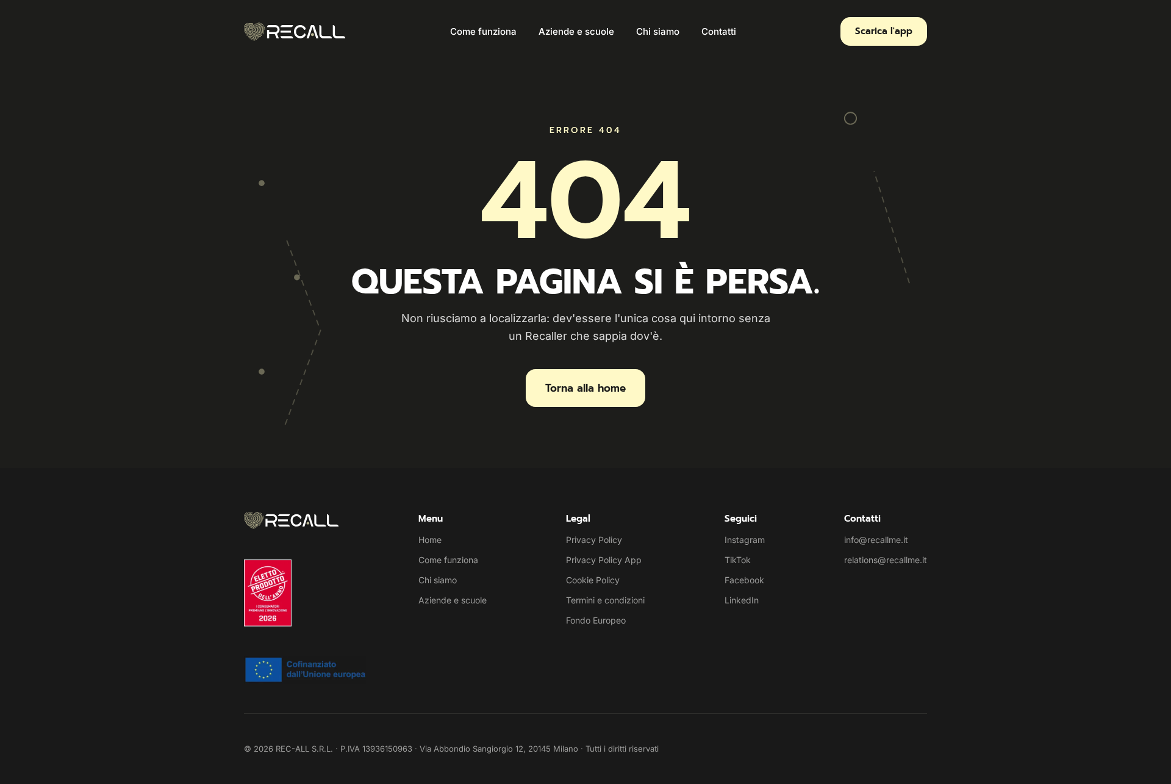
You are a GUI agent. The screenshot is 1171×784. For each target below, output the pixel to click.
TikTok (738, 560)
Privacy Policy (594, 539)
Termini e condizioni (605, 600)
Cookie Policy (593, 580)
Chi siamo (657, 31)
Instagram (745, 539)
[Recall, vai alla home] (295, 32)
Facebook (744, 580)
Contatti (718, 31)
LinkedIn (742, 600)
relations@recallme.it (885, 560)
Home (430, 539)
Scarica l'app (883, 31)
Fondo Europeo (596, 620)
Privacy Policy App (604, 560)
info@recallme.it (876, 539)
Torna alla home (585, 388)
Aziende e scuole (576, 31)
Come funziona (483, 31)
